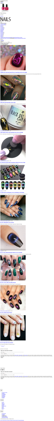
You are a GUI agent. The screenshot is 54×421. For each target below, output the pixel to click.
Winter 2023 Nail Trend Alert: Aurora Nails (7, 102)
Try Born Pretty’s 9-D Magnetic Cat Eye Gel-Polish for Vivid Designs (12, 192)
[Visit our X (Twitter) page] (1, 1)
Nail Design (2, 32)
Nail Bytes (1, 30)
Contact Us (5, 38)
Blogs (17, 37)
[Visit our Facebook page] (0, 1)
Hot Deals (2, 41)
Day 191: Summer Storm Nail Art (6, 312)
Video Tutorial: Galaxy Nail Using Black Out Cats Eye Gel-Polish (11, 132)
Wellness (1, 35)
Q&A (21, 37)
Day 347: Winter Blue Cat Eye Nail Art (7, 222)
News (3, 37)
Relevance (6, 44)
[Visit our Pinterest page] (2, 1)
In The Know (2, 29)
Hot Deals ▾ (2, 3)
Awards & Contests (3, 24)
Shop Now (1, 16)
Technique (1, 34)
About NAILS (2, 38)
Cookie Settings (12, 38)
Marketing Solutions (17, 38)
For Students (2, 27)
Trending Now (4, 0)
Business (1, 25)
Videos (16, 37)
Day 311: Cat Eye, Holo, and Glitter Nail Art (8, 282)
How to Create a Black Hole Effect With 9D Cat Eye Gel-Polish (11, 252)
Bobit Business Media (23, 38)
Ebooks (10, 37)
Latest (3, 44)
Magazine (5, 37)
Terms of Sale (9, 420)
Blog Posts (6, 130)
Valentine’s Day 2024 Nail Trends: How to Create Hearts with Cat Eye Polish (13, 72)
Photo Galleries (13, 37)
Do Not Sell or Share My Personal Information (17, 420)
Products (8, 37)
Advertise (8, 38)
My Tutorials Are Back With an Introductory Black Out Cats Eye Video (12, 162)
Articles (7, 0)
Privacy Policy (2, 420)
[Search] (8, 42)
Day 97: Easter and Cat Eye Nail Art (6, 342)
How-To (19, 37)
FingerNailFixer (2, 130)
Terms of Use (6, 420)
